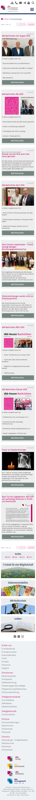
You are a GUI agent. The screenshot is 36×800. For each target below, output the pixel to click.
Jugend (6, 668)
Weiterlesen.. (18, 82)
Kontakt (8, 787)
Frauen (6, 661)
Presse (7, 19)
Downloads (7, 729)
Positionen (8, 672)
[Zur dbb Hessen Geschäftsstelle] (16, 3)
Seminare (7, 746)
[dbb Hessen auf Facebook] (14, 637)
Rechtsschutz (8, 743)
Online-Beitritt (9, 714)
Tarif (5, 658)
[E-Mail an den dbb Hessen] (20, 3)
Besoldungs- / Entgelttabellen (15, 740)
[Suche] (32, 3)
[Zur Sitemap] (11, 3)
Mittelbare (7, 703)
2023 (30, 557)
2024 (23, 557)
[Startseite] (2, 19)
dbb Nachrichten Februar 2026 (14, 389)
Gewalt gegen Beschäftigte (14, 685)
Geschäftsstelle (9, 655)
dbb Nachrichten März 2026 (13, 327)
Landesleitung (9, 648)
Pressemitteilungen (11, 722)
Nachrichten (8, 725)
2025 (15, 557)
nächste (31, 24)
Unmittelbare (8, 700)
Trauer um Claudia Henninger (14, 450)
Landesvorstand (9, 652)
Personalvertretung (11, 692)
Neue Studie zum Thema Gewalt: (11, 152)
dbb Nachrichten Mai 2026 (12, 94)
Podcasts (7, 732)
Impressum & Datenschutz (21, 787)
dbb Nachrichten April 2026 (13, 185)
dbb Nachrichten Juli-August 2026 (16, 36)
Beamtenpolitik (9, 676)
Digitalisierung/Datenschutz (14, 689)
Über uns (7, 645)
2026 (8, 557)
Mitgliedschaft (9, 711)
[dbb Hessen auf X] (18, 637)
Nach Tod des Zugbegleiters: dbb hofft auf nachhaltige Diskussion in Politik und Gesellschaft (18, 499)
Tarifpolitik (7, 679)
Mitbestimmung (9, 682)
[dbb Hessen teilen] (24, 3)
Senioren (6, 665)
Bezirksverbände (10, 706)
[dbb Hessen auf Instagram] (22, 637)
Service (6, 736)
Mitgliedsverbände (11, 696)
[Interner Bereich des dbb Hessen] (28, 3)
